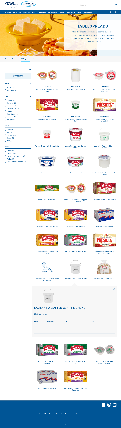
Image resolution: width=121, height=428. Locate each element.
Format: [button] (7, 125)
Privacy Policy (54, 414)
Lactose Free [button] (13, 109)
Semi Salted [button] (12, 114)
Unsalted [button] (11, 117)
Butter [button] (11, 87)
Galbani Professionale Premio (70, 12)
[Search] (116, 5)
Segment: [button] (8, 83)
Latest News (52, 12)
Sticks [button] (10, 138)
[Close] (114, 289)
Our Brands (17, 12)
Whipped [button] (11, 120)
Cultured (15, 59)
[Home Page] (32, 5)
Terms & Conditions (67, 414)
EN (111, 12)
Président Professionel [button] (16, 162)
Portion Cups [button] (12, 135)
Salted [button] (10, 111)
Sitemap (79, 414)
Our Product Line (29, 12)
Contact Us (88, 12)
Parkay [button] (10, 159)
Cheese (7, 59)
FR (115, 12)
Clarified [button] (11, 100)
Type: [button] (6, 96)
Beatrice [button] (11, 151)
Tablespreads (25, 59)
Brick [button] (10, 130)
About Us (8, 12)
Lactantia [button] (12, 153)
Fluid (34, 59)
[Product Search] (18, 69)
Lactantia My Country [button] (16, 156)
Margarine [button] (11, 90)
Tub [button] (9, 141)
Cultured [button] (11, 103)
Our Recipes (41, 12)
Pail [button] (9, 132)
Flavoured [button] (11, 106)
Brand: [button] (7, 146)
